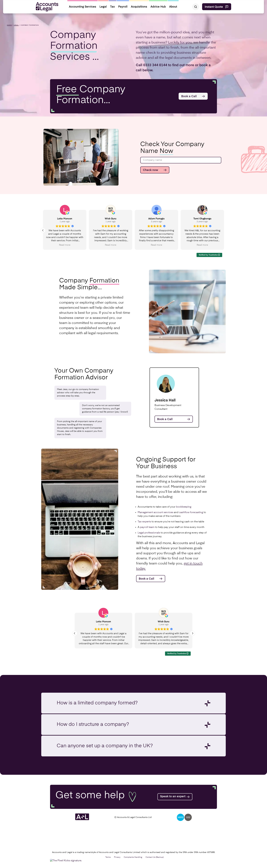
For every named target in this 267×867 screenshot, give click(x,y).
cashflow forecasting (191, 512)
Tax (112, 6)
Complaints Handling (133, 857)
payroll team (147, 527)
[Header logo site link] (46, 6)
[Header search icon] (195, 6)
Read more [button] (110, 245)
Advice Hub (158, 6)
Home (9, 25)
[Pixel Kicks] (66, 860)
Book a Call (189, 96)
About (173, 6)
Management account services (155, 512)
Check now (150, 170)
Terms (108, 857)
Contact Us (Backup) (155, 857)
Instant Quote (214, 7)
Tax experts (144, 522)
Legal (103, 6)
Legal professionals (149, 533)
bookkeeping (183, 507)
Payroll (122, 6)
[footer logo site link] (82, 819)
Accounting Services (82, 6)
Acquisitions (139, 6)
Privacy (117, 857)
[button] (224, 230)
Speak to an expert (172, 796)
